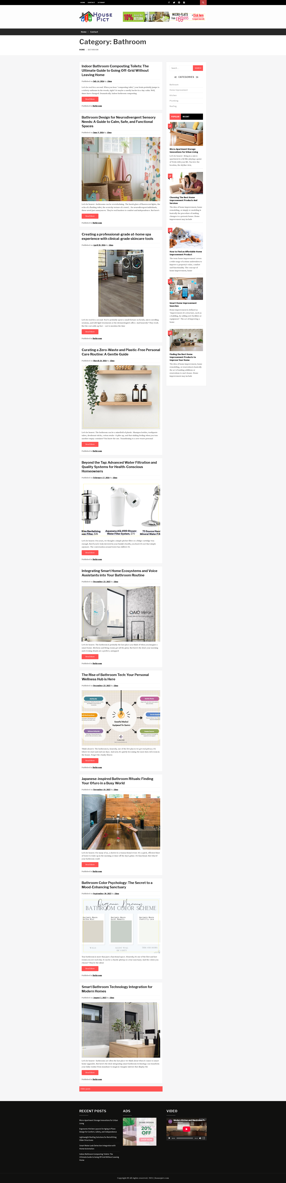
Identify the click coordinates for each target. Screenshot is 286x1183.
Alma (109, 81)
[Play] (169, 1138)
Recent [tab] (186, 116)
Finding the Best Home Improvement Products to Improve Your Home (183, 357)
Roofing (173, 106)
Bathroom (97, 106)
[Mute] (200, 1138)
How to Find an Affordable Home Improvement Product (186, 253)
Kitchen (173, 95)
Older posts (85, 1089)
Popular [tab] (175, 116)
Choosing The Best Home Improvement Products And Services (183, 200)
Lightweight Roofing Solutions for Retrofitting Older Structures (98, 1138)
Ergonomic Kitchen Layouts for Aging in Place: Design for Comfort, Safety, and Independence (98, 1130)
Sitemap (101, 2)
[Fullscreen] (204, 1138)
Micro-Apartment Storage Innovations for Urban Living (184, 150)
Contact (91, 2)
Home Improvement (179, 90)
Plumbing (174, 101)
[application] (186, 1129)
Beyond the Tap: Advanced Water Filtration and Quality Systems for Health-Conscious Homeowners (119, 466)
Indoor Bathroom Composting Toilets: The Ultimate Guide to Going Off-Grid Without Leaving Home (115, 70)
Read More (90, 99)
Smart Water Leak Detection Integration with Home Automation (97, 1147)
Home (82, 2)
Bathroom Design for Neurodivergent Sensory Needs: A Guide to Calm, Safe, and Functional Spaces (119, 121)
